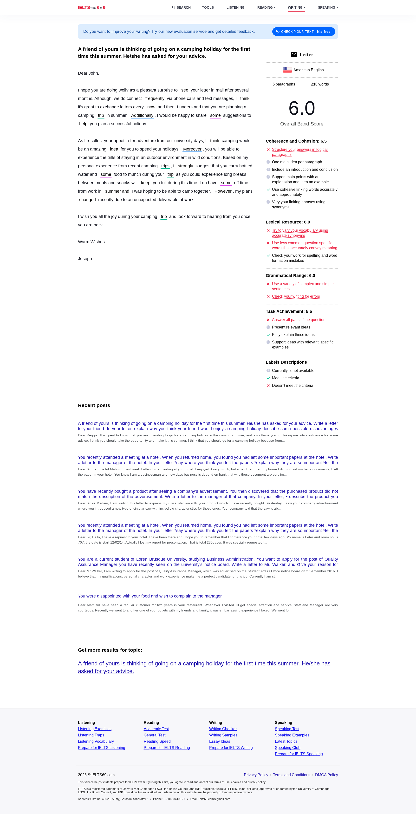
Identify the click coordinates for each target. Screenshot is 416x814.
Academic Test (156, 729)
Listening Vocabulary (96, 741)
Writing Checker (223, 729)
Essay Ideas (219, 741)
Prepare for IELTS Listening (101, 748)
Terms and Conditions (291, 775)
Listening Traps (91, 735)
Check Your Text (306, 31)
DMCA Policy (326, 775)
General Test (154, 735)
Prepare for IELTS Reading (167, 748)
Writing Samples (223, 735)
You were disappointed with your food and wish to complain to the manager (150, 596)
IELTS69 (91, 7)
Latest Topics (286, 741)
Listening (236, 7)
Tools (208, 7)
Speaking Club (287, 748)
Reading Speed (157, 741)
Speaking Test (287, 729)
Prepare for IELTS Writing (231, 748)
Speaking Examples (292, 735)
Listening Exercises (94, 729)
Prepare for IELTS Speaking (299, 754)
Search (184, 7)
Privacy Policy (256, 775)
